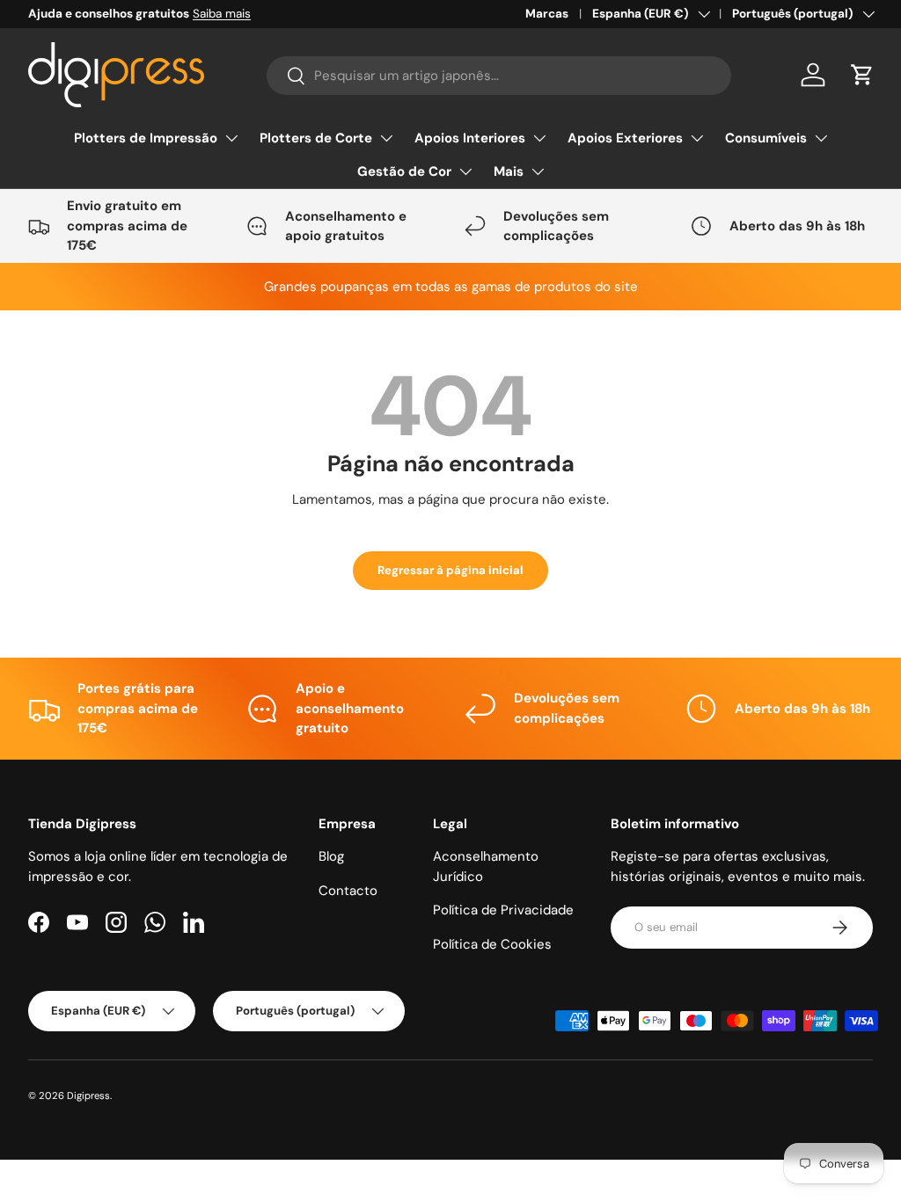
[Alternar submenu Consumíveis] (820, 138)
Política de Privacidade (503, 910)
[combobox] (499, 75)
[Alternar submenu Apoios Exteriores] (696, 138)
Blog (331, 856)
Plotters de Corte (316, 138)
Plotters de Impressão (145, 138)
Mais (509, 171)
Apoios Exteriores (625, 138)
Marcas (546, 13)
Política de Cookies (492, 944)
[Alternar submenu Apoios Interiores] (539, 138)
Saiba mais (222, 13)
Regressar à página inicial (450, 570)
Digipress (88, 1095)
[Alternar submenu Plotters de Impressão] (231, 138)
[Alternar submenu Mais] (537, 171)
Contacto (348, 890)
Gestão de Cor (404, 171)
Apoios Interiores (469, 138)
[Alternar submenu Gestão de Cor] (465, 171)
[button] (862, 74)
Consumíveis (766, 138)
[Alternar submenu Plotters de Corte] (386, 138)
